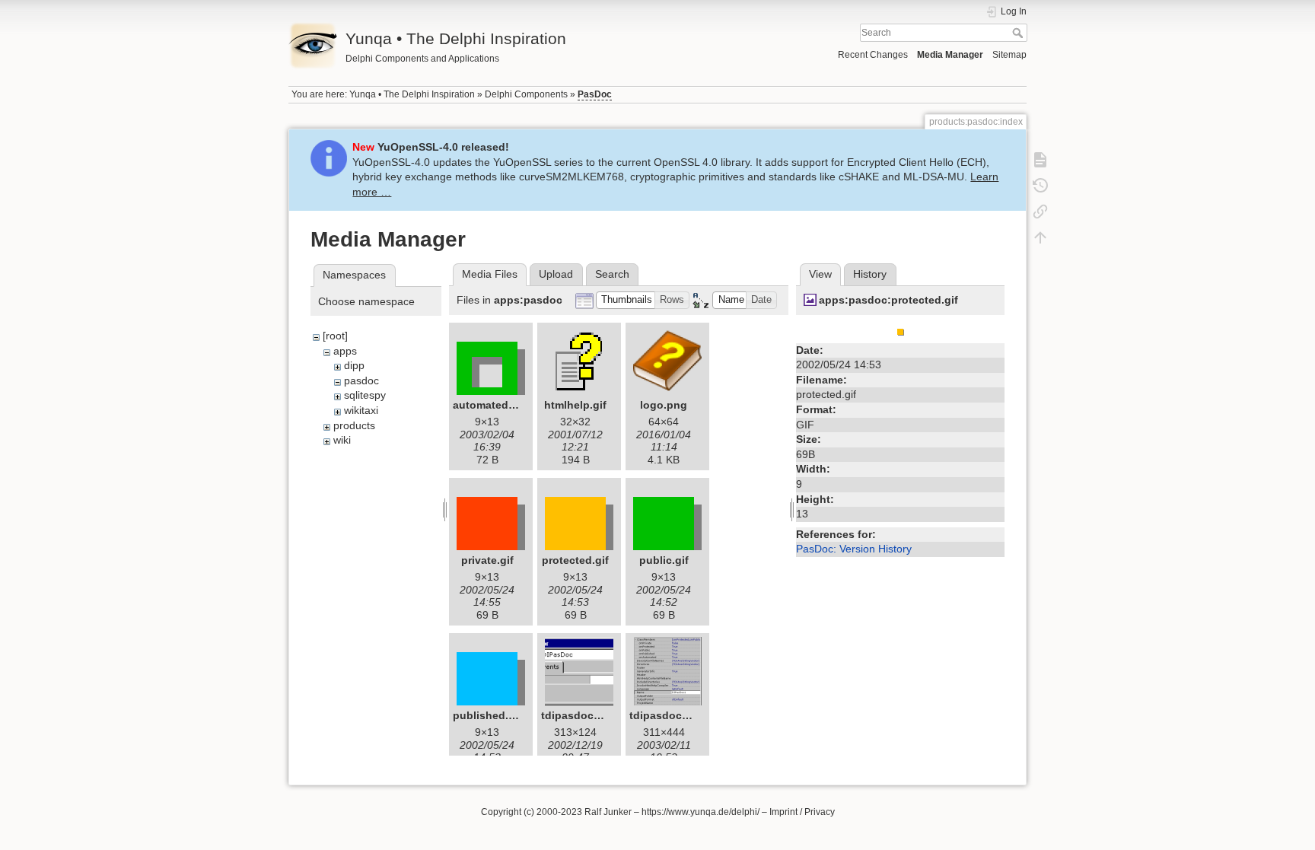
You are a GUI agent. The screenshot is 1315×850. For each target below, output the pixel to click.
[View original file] (900, 329)
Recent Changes (873, 54)
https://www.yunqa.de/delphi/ (700, 812)
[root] (335, 335)
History (870, 274)
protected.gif (575, 560)
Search (1019, 32)
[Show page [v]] (1040, 160)
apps (345, 351)
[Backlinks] (1040, 211)
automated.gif (489, 405)
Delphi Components (526, 94)
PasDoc (595, 94)
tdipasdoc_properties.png (697, 715)
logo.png (663, 405)
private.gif (487, 560)
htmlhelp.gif (575, 405)
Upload (556, 274)
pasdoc (361, 380)
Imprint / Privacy (802, 812)
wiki (342, 440)
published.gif (487, 715)
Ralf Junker (608, 812)
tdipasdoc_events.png (599, 715)
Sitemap (1009, 54)
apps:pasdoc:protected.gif (888, 300)
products (354, 425)
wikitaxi (361, 410)
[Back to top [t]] (1040, 237)
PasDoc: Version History (854, 549)
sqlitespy (365, 395)
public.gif (664, 560)
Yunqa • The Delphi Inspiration (412, 94)
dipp (354, 365)
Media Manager (950, 54)
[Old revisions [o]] (1040, 186)
